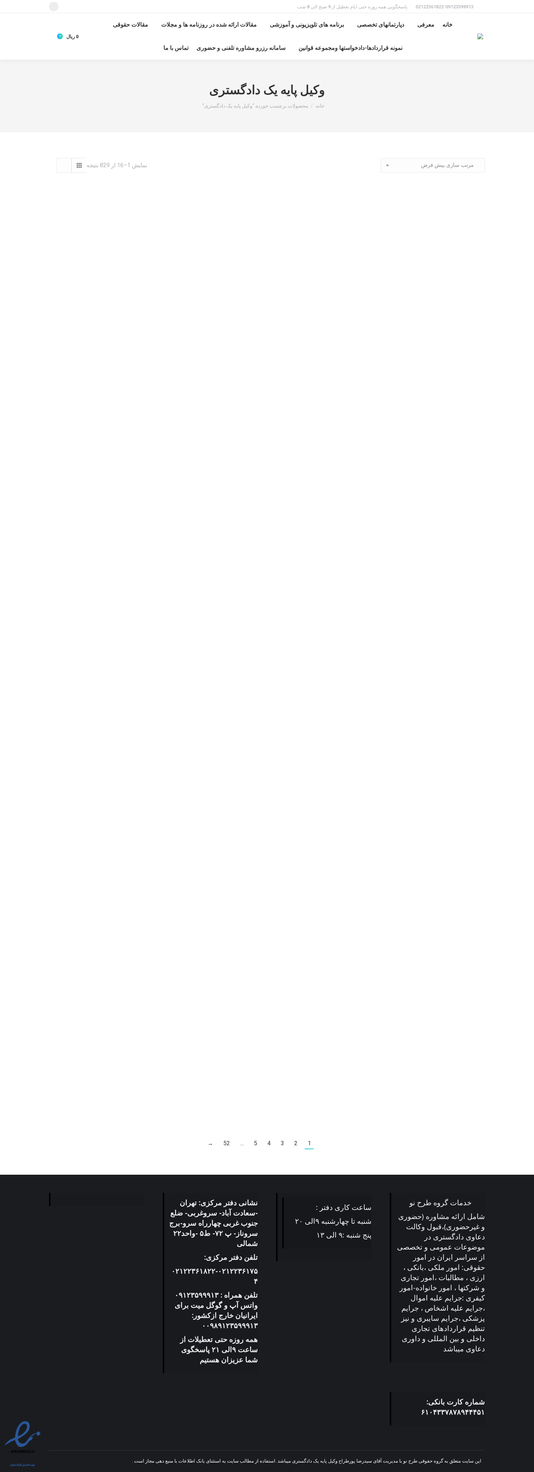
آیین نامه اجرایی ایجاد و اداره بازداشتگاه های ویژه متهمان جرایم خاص (267, 633)
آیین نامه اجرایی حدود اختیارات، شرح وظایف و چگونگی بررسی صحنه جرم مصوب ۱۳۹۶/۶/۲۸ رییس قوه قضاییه (417, 1104)
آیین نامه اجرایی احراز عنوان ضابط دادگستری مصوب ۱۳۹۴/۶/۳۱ (267, 304)
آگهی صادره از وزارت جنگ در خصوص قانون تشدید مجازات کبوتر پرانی (416, 304)
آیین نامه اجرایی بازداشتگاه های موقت (117, 629)
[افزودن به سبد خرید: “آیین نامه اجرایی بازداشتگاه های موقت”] (176, 610)
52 (226, 1143)
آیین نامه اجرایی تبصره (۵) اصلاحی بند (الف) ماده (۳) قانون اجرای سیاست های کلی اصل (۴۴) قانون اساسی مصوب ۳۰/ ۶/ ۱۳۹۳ (416, 943)
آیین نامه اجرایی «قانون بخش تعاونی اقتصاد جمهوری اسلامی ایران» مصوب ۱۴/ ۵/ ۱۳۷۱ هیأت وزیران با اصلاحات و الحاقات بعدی (417, 472)
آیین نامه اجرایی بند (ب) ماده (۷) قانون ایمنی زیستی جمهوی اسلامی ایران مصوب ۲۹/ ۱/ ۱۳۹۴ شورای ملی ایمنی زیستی (417, 782)
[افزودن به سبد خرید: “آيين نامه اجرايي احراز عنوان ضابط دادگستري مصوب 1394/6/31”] (326, 282)
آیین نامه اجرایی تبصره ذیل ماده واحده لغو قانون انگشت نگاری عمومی (117, 939)
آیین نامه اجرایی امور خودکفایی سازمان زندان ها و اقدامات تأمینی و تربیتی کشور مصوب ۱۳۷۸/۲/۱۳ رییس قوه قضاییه (417, 633)
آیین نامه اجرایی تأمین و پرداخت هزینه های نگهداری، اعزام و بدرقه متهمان (267, 782)
